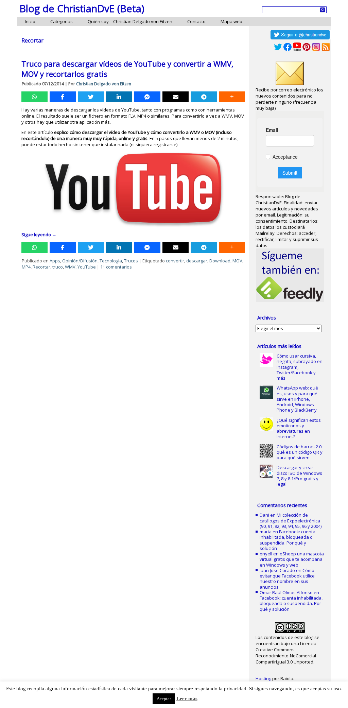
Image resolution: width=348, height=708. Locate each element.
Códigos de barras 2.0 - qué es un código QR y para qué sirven (300, 452)
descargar (196, 261)
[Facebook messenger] (147, 96)
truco (57, 267)
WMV (70, 267)
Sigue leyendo (38, 234)
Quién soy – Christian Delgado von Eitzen (130, 21)
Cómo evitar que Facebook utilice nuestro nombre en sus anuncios (287, 578)
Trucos (131, 261)
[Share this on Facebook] (63, 96)
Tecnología (111, 261)
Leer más (186, 698)
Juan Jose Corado (277, 570)
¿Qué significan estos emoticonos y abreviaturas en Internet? (299, 428)
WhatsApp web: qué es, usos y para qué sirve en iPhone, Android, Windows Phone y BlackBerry (297, 399)
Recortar (41, 267)
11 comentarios (116, 267)
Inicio (30, 21)
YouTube (86, 267)
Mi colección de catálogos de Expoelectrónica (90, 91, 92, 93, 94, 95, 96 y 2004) (290, 520)
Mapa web (231, 21)
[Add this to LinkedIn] (119, 96)
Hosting (263, 678)
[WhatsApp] (34, 96)
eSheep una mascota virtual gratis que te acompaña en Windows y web (292, 559)
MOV (237, 261)
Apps (55, 261)
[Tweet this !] (91, 96)
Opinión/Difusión (80, 261)
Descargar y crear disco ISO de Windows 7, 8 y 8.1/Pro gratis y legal (299, 475)
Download (219, 261)
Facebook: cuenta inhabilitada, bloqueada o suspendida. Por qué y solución (287, 540)
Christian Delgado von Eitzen (103, 84)
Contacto (196, 21)
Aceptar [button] (164, 698)
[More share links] (232, 96)
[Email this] (175, 96)
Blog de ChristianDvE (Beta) (81, 8)
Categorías (61, 21)
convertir (175, 261)
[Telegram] (204, 96)
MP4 (26, 267)
